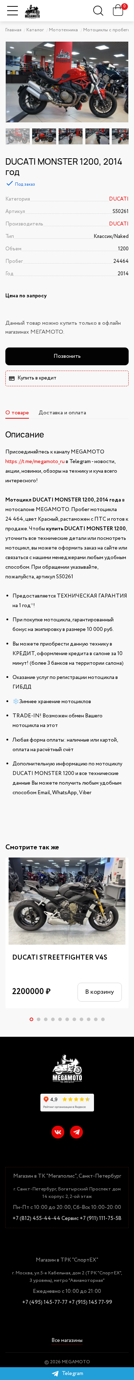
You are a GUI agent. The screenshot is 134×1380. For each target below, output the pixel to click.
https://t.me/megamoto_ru (35, 462)
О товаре (17, 413)
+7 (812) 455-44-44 (36, 1218)
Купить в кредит (37, 378)
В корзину (99, 992)
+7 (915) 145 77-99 (90, 1302)
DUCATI (119, 199)
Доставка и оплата (62, 413)
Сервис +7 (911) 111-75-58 (91, 1218)
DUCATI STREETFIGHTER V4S (59, 957)
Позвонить (67, 356)
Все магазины (67, 1341)
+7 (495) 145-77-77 (45, 1302)
